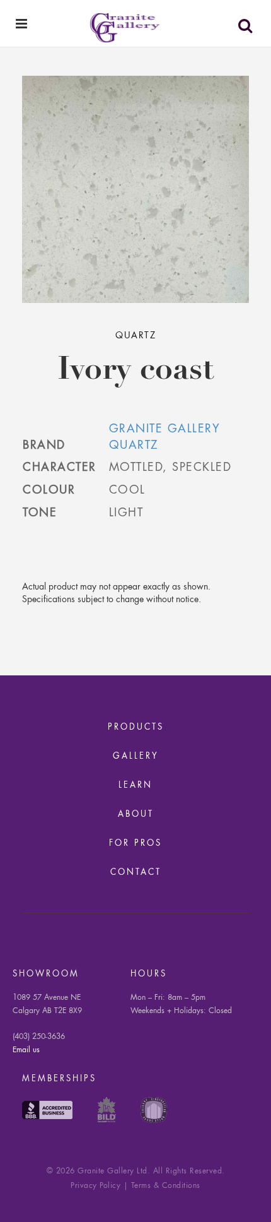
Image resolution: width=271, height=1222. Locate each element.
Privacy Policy (95, 1186)
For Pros (135, 843)
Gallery (136, 756)
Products (136, 727)
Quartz (135, 335)
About (136, 814)
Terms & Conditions (165, 1186)
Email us (26, 1050)
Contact (135, 873)
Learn (135, 785)
